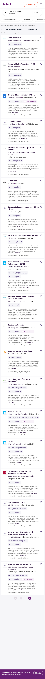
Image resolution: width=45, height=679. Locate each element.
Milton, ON (18, 25)
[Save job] (41, 37)
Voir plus (16, 55)
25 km (36, 13)
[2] (29, 598)
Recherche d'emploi (7, 25)
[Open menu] (41, 4)
